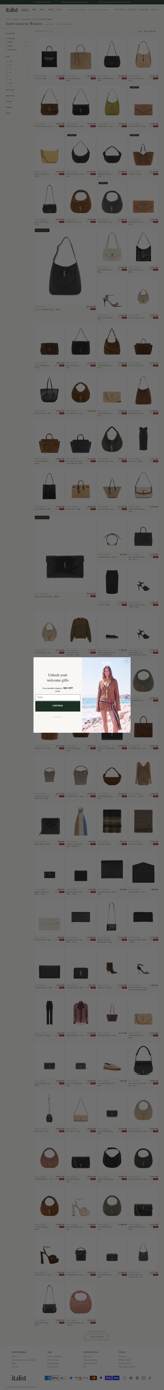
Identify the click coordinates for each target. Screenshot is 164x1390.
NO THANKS (58, 717)
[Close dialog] (127, 660)
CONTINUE (58, 706)
